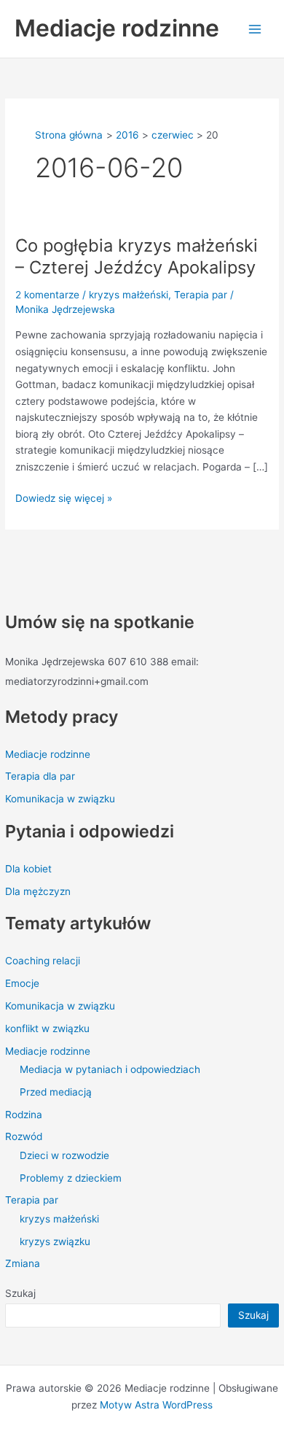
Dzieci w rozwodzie (64, 1155)
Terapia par (31, 1200)
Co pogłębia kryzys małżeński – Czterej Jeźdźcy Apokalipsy (136, 257)
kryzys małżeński (59, 1219)
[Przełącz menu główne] (255, 29)
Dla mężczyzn (38, 891)
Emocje (22, 983)
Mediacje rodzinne (117, 28)
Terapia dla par (40, 776)
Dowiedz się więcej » (63, 497)
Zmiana (22, 1263)
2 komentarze (47, 295)
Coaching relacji (42, 960)
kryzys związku (55, 1241)
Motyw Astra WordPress (156, 1405)
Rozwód (23, 1136)
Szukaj (20, 1293)
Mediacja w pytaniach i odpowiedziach (110, 1069)
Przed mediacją (56, 1092)
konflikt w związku (47, 1028)
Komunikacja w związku (60, 799)
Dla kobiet (28, 869)
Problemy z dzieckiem (71, 1178)
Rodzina (23, 1114)
